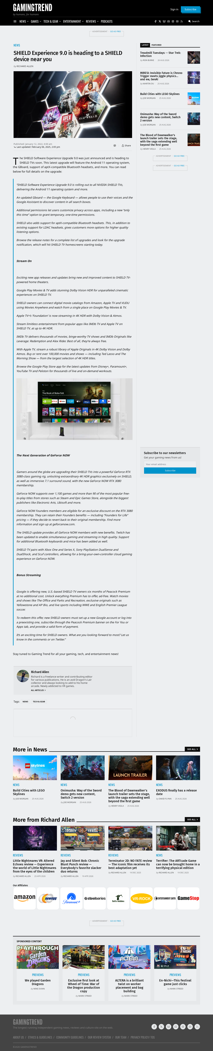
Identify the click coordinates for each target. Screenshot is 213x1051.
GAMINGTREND (28, 1046)
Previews (38, 974)
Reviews (18, 855)
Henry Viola (149, 148)
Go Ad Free (115, 31)
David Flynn (165, 798)
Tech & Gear (39, 701)
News (17, 45)
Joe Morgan (149, 98)
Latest (145, 44)
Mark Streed (85, 995)
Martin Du (148, 83)
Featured (156, 44)
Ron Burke (148, 60)
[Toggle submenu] (28, 21)
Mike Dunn (39, 988)
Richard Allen (25, 66)
